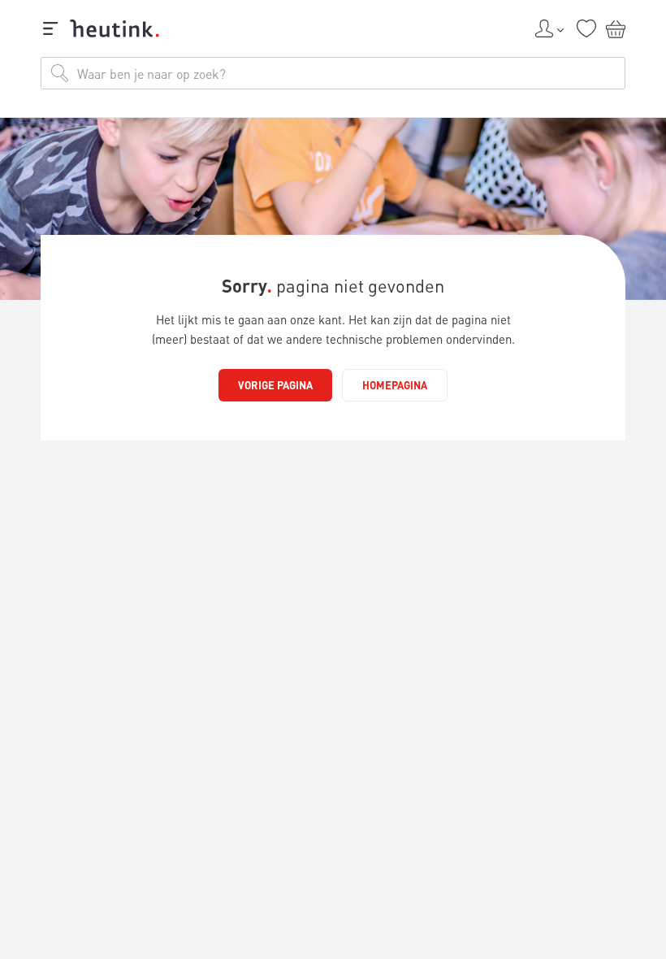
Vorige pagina (275, 385)
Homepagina (394, 385)
